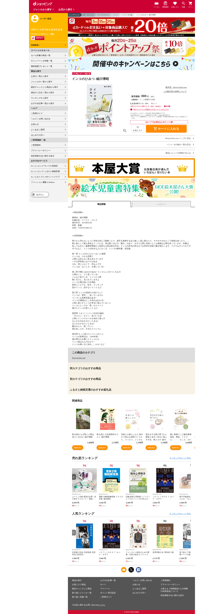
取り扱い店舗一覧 (80, 597)
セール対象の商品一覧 (40, 55)
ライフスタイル (103, 15)
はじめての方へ (38, 135)
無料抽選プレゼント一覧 (41, 66)
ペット (115, 15)
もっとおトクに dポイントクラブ (45, 177)
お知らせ (35, 124)
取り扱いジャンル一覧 (82, 593)
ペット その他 (127, 15)
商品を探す (77, 580)
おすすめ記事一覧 (108, 580)
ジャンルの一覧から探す (41, 82)
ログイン (40, 195)
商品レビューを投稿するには (178, 153)
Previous (74, 477)
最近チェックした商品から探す (44, 87)
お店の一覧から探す (39, 76)
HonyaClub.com (78, 358)
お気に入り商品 (79, 584)
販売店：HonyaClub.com (176, 87)
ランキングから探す (39, 98)
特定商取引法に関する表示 (42, 156)
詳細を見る (78, 448)
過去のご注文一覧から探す (42, 92)
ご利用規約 (36, 145)
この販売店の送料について (175, 91)
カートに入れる (166, 128)
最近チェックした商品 (82, 589)
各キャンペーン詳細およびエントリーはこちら (151, 109)
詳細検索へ (35, 45)
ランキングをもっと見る (180, 458)
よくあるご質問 (38, 130)
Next (189, 477)
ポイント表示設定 (108, 593)
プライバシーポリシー (40, 150)
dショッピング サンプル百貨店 (44, 166)
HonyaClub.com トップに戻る (178, 138)
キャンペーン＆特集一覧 (41, 61)
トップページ (74, 15)
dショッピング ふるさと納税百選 (45, 171)
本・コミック (88, 15)
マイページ (105, 589)
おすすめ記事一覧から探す (42, 103)
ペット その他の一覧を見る (179, 145)
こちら (102, 605)
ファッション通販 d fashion (43, 182)
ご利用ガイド (37, 113)
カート (103, 584)
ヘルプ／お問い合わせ (40, 119)
